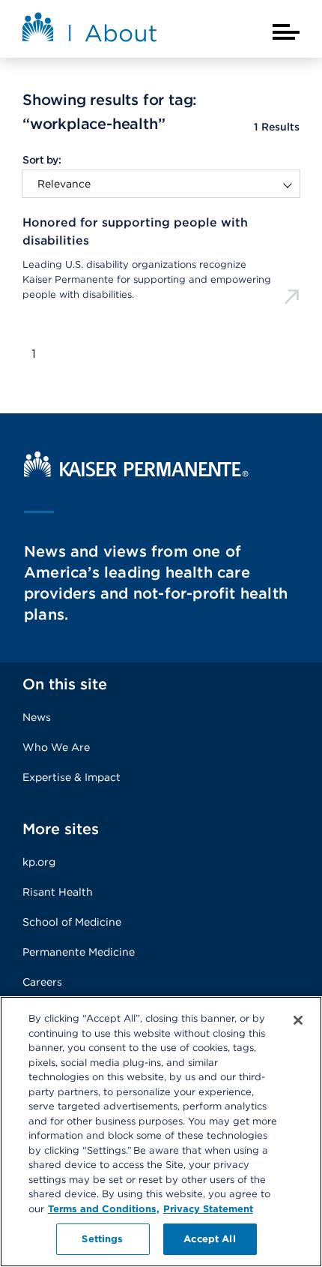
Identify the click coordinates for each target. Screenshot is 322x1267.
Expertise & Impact (71, 777)
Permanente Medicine (78, 952)
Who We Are (56, 747)
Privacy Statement (208, 1208)
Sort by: (41, 160)
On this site (64, 684)
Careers (42, 982)
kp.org (38, 862)
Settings (102, 1238)
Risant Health (57, 892)
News (36, 717)
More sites (60, 829)
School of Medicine (71, 922)
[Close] (298, 1020)
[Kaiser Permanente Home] (136, 473)
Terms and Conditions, (104, 1208)
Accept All (209, 1238)
